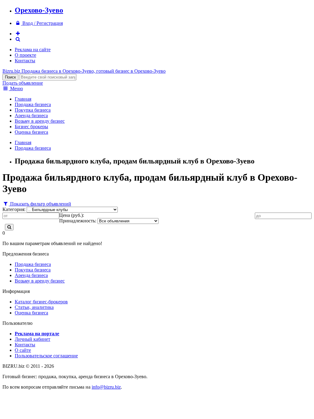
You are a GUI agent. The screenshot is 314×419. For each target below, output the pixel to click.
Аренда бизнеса (31, 115)
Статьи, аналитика (34, 307)
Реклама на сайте (33, 49)
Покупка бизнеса (33, 110)
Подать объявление (22, 83)
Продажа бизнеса (33, 104)
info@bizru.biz (106, 387)
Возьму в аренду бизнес (40, 121)
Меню (16, 88)
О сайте (23, 350)
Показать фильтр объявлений (40, 203)
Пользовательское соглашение (46, 355)
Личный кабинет (32, 339)
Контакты (25, 60)
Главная (23, 99)
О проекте (25, 55)
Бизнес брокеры (31, 126)
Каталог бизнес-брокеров (41, 301)
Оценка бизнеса (31, 132)
